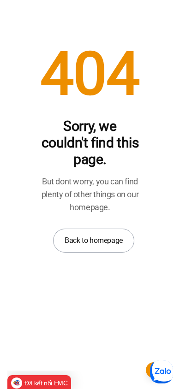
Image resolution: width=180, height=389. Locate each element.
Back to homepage (94, 240)
